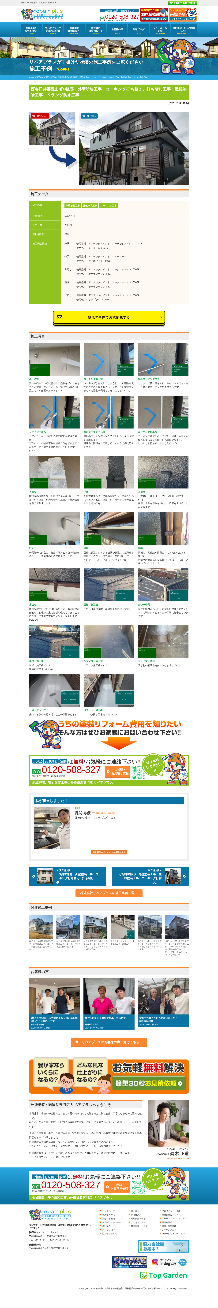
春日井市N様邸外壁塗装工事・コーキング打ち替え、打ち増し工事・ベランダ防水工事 (150, 945)
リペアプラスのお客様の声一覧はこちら (110, 1042)
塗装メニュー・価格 (171, 1211)
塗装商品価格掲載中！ (74, 29)
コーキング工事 (108, 205)
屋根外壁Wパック (170, 1215)
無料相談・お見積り (140, 1226)
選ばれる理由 (108, 1218)
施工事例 (135, 1211)
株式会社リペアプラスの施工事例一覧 (107, 893)
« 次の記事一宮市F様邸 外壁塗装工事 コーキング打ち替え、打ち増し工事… (77, 876)
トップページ (108, 1211)
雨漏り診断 (167, 1222)
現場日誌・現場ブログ (141, 1218)
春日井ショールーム (111, 1222)
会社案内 (106, 1226)
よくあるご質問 (138, 1222)
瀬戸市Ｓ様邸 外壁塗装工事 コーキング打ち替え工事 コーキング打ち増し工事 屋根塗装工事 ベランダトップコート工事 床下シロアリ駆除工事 (177, 948)
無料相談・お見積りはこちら (184, 29)
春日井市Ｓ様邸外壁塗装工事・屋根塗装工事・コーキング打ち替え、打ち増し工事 (41, 945)
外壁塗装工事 (73, 205)
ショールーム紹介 (160, 29)
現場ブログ (138, 29)
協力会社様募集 (109, 1233)
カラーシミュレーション (173, 1233)
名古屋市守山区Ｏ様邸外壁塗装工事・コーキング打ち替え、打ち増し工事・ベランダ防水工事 (95, 945)
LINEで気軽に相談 (184, 3)
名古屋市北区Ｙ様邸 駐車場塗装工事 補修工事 (123, 942)
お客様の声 (117, 29)
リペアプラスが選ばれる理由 (53, 29)
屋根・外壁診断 (169, 1226)
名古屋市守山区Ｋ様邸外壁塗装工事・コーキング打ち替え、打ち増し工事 (68, 944)
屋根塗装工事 (90, 205)
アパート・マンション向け (174, 1218)
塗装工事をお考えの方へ (31, 29)
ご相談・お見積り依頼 (120, 771)
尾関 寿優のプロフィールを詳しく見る (109, 852)
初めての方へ (108, 1215)
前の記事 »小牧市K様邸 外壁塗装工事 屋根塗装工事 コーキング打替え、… (140, 876)
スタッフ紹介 (108, 1230)
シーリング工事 (169, 1230)
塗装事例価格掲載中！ (96, 29)
